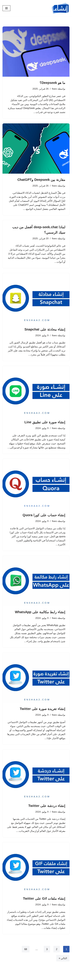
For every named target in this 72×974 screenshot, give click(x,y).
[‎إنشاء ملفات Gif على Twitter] (36, 867)
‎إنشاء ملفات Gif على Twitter (44, 898)
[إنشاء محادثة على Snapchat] (36, 298)
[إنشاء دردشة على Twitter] (36, 774)
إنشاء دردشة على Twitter (46, 806)
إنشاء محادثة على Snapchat (44, 329)
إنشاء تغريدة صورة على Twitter (42, 709)
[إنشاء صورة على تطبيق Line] (36, 391)
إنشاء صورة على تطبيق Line (44, 422)
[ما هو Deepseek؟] (36, 51)
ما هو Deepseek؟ (52, 83)
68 (25, 949)
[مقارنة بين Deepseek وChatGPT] (36, 148)
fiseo (54, 89)
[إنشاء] (60, 8)
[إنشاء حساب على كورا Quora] (36, 484)
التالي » (63, 958)
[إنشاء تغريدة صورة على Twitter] (36, 678)
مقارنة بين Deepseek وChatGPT (41, 180)
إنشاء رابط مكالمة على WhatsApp (40, 612)
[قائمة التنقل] (6, 8)
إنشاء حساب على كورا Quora (44, 515)
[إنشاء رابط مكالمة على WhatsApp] (36, 581)
